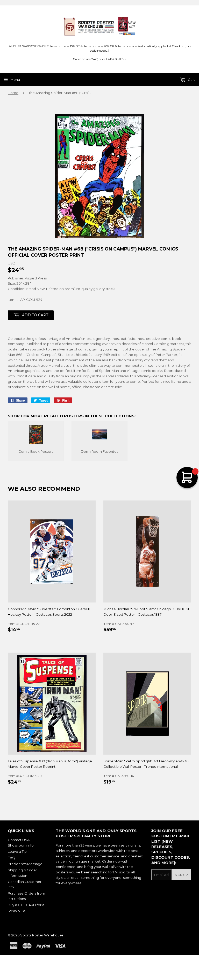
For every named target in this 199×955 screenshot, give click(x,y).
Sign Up (181, 875)
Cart (191, 79)
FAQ (11, 858)
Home (13, 93)
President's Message (25, 864)
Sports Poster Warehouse (41, 935)
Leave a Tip (17, 851)
